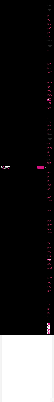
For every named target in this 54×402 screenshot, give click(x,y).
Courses (40, 167)
